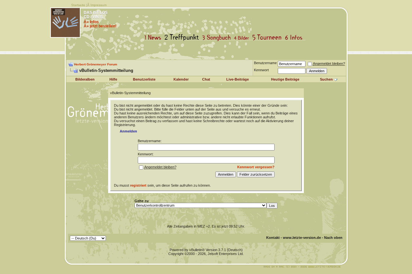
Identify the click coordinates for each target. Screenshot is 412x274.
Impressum (98, 5)
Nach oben (333, 238)
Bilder (243, 37)
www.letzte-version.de (302, 238)
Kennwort (261, 70)
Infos (295, 37)
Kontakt (273, 238)
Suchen (326, 79)
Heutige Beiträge (285, 79)
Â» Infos (91, 22)
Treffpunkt (183, 37)
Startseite (78, 5)
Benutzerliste (144, 79)
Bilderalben (85, 79)
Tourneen (268, 37)
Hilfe (113, 79)
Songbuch (218, 37)
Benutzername (265, 63)
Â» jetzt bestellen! (100, 26)
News (154, 37)
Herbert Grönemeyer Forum (95, 64)
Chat (206, 79)
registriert (138, 185)
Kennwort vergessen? (256, 167)
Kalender (181, 79)
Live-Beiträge (237, 79)
